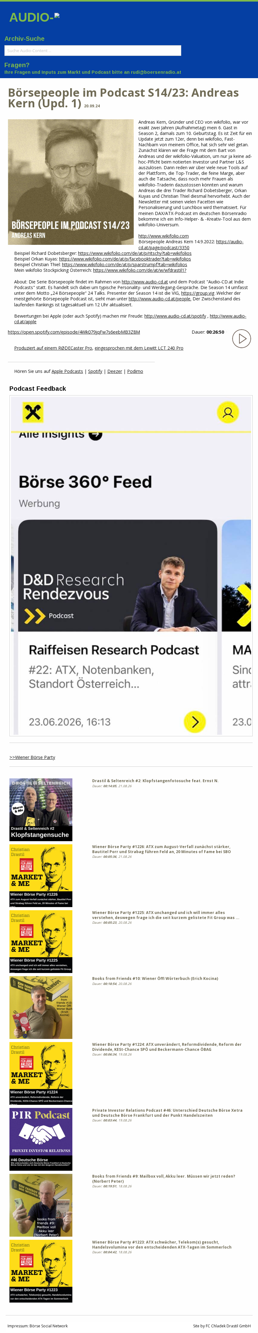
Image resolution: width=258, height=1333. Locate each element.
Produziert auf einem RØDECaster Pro (53, 348)
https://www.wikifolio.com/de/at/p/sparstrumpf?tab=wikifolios (124, 264)
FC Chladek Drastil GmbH (228, 1326)
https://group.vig (197, 293)
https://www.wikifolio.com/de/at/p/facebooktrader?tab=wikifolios (125, 259)
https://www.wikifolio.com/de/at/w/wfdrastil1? (139, 270)
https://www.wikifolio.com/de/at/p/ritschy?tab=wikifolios (135, 253)
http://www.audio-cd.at (145, 282)
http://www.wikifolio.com (163, 236)
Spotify (95, 371)
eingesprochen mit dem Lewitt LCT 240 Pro (139, 348)
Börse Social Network (49, 1326)
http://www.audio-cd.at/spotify (175, 316)
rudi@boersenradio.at (156, 72)
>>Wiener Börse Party (32, 757)
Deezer (114, 371)
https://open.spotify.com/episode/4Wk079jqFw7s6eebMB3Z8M (74, 332)
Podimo (135, 371)
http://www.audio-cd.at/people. (160, 299)
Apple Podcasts (67, 371)
